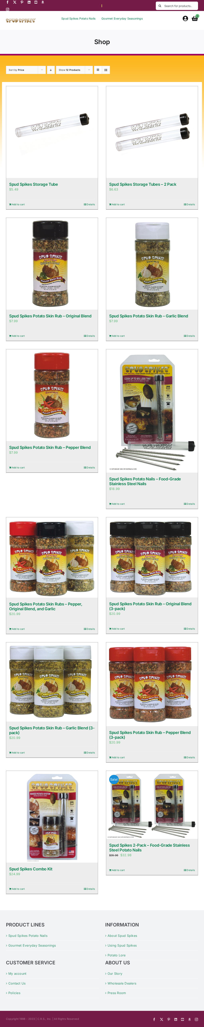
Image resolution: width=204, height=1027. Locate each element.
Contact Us (17, 983)
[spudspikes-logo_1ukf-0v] (20, 20)
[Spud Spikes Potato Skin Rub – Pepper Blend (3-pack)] (152, 684)
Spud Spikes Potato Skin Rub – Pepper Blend (49, 447)
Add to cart (18, 204)
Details (91, 204)
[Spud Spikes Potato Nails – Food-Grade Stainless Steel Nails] (152, 411)
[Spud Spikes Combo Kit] (52, 817)
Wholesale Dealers (122, 983)
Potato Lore (117, 955)
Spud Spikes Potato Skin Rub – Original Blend (50, 316)
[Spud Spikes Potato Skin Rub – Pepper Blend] (52, 395)
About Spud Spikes (122, 936)
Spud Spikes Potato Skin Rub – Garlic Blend (148, 316)
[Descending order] (51, 70)
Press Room (117, 993)
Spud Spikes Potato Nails (27, 936)
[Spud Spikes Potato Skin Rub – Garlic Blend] (152, 264)
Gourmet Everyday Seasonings (32, 945)
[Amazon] (42, 2)
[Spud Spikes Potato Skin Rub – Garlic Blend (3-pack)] (52, 682)
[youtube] (35, 2)
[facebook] (7, 2)
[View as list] (106, 70)
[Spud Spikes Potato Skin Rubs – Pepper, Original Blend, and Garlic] (52, 557)
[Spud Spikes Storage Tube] (52, 132)
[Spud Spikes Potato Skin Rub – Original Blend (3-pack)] (152, 557)
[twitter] (14, 2)
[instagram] (7, 9)
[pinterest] (22, 2)
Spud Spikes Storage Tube (33, 184)
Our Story (115, 974)
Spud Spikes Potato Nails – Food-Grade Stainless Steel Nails (145, 481)
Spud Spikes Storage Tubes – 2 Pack (142, 184)
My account (17, 974)
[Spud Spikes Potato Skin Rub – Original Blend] (52, 264)
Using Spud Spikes (122, 945)
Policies (14, 993)
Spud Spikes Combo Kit (30, 869)
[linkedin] (29, 2)
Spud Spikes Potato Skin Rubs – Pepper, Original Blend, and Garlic (45, 606)
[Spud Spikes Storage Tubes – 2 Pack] (152, 132)
